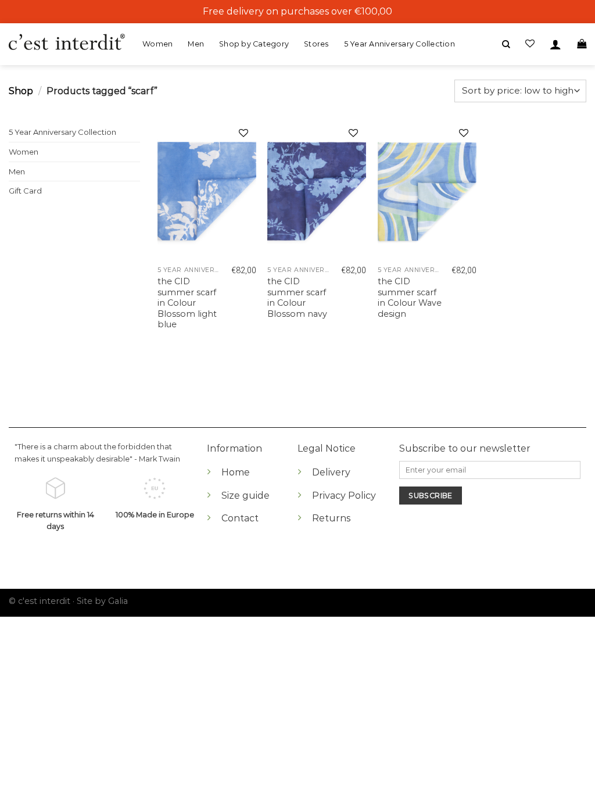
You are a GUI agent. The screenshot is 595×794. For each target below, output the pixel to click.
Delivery (331, 472)
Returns (331, 518)
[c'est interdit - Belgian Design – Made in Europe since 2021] (67, 43)
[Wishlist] (244, 135)
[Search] (506, 44)
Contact (240, 518)
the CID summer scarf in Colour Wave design (410, 297)
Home (235, 472)
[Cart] (581, 44)
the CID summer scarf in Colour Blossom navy (297, 297)
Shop (21, 90)
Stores (316, 44)
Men (196, 44)
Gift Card (25, 190)
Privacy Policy (344, 495)
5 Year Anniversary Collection (399, 44)
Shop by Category (254, 44)
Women (157, 44)
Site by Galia (102, 601)
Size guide (245, 495)
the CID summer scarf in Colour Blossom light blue (187, 303)
